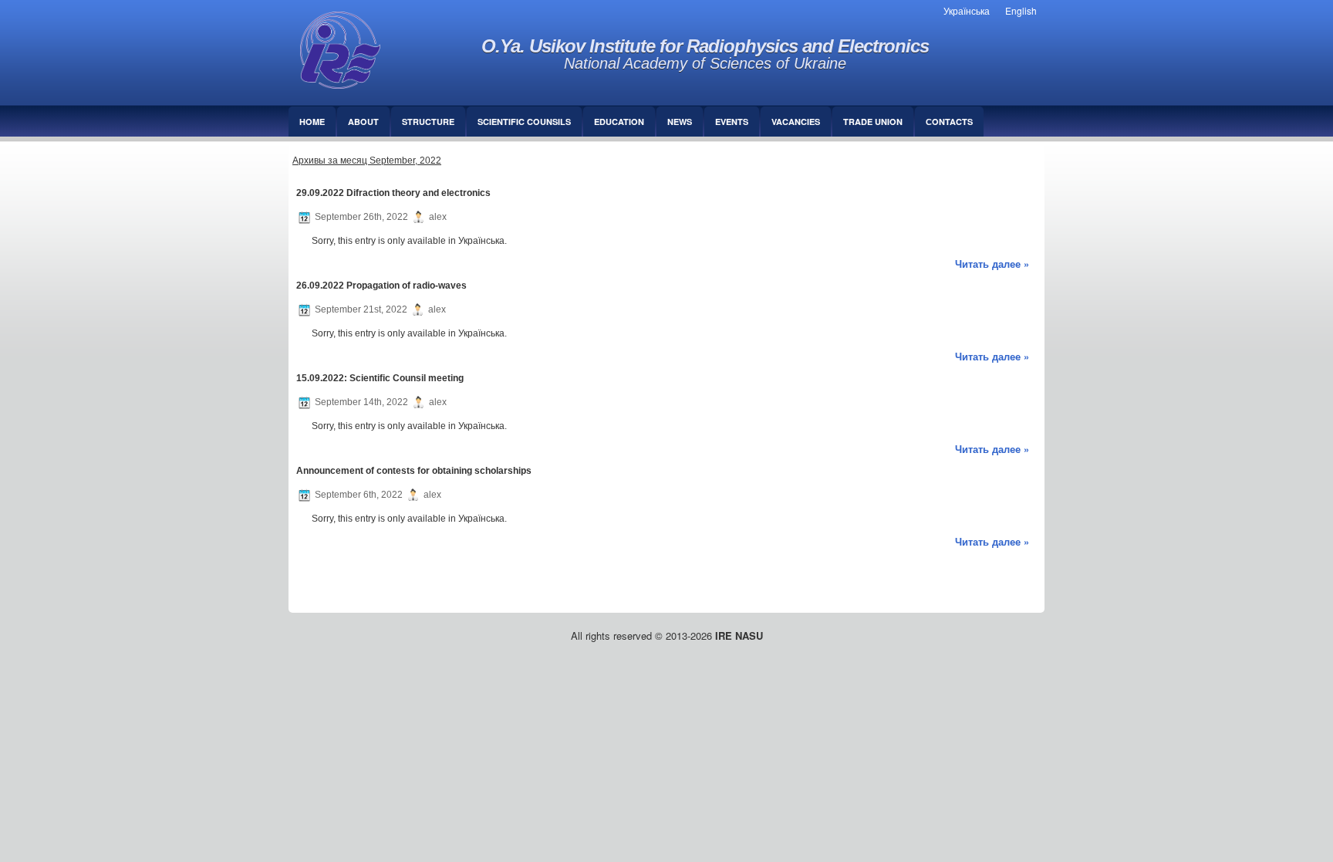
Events (731, 121)
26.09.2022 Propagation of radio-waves (381, 285)
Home (312, 121)
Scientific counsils (524, 121)
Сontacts (949, 121)
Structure (428, 121)
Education (619, 121)
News (679, 121)
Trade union (873, 121)
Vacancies (795, 121)
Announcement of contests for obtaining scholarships (414, 470)
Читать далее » (992, 263)
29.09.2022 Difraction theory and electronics (393, 193)
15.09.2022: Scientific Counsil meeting (380, 378)
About (363, 121)
